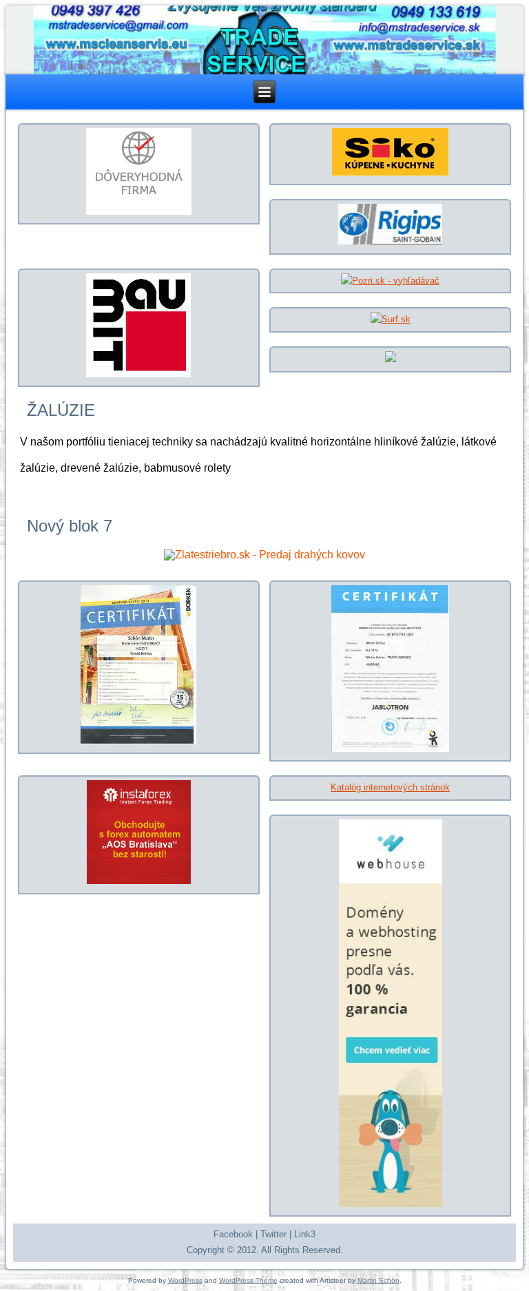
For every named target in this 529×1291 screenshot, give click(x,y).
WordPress (185, 1280)
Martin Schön (378, 1280)
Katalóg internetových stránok (390, 787)
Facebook (233, 1234)
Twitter (273, 1234)
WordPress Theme (248, 1280)
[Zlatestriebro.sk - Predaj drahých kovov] (264, 554)
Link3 (304, 1234)
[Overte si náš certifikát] (138, 212)
